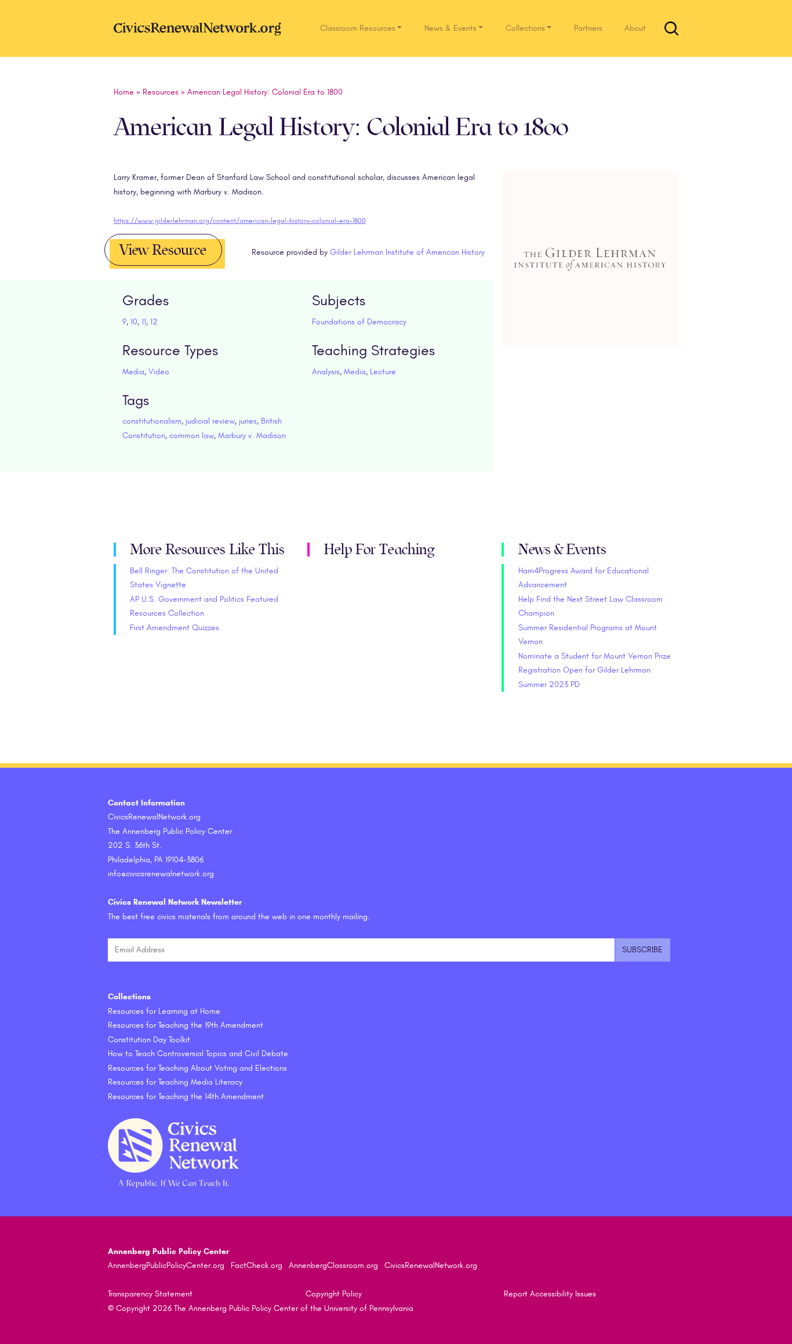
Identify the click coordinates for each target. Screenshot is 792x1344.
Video (158, 372)
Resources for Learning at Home (164, 1011)
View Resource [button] (162, 250)
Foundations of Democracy (359, 322)
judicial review (210, 421)
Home (124, 92)
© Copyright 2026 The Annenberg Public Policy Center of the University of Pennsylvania (260, 1308)
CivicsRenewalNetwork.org (430, 1265)
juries (248, 421)
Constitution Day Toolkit (149, 1040)
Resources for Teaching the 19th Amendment (185, 1025)
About (635, 28)
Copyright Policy (334, 1294)
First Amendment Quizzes (174, 628)
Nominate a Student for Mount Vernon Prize (594, 656)
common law (191, 435)
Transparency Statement (150, 1294)
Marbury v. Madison (252, 435)
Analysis (326, 372)
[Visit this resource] (590, 272)
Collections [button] (525, 28)
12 (154, 322)
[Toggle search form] (671, 28)
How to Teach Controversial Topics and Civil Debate (198, 1053)
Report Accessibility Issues (550, 1294)
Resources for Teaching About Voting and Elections (197, 1068)
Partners (588, 28)
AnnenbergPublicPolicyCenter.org (166, 1265)
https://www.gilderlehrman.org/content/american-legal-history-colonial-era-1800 (240, 220)
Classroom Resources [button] (357, 28)
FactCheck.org (256, 1265)
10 (133, 322)
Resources (161, 92)
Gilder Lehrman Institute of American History (407, 252)
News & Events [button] (450, 28)
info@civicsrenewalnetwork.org (161, 874)
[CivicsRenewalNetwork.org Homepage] (201, 28)
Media (133, 372)
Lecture (383, 372)
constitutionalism (151, 421)
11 (143, 322)
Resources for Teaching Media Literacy (175, 1082)
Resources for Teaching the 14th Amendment (186, 1096)
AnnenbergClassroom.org (333, 1265)
